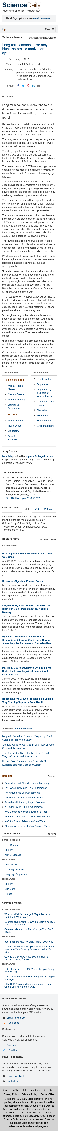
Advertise (48, 1090)
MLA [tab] (26, 509)
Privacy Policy (11, 1094)
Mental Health (15, 420)
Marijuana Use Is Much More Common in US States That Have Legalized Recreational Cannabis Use (27, 671)
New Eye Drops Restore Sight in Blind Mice (27, 816)
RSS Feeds (13, 1022)
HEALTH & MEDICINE (11, 840)
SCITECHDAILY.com (23, 728)
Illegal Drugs (14, 425)
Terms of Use (47, 1094)
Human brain (44, 420)
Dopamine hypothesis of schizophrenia (44, 393)
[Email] (38, 86)
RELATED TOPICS (12, 372)
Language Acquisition (16, 874)
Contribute (34, 1090)
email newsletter (42, 18)
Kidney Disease (12, 855)
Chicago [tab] (48, 509)
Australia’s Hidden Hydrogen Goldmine (25, 802)
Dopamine (42, 384)
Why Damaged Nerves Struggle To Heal (25, 811)
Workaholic (43, 415)
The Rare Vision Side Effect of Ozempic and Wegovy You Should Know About (25, 754)
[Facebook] (18, 86)
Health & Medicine (14, 379)
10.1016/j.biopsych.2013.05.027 (23, 498)
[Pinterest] (28, 86)
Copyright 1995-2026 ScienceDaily (23, 1098)
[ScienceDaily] (21, 5)
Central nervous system (45, 403)
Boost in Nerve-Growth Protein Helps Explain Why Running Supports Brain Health (27, 700)
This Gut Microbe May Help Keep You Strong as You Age (29, 978)
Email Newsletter (16, 1017)
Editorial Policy (30, 1094)
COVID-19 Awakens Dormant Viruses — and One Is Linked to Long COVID (28, 985)
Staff (24, 1090)
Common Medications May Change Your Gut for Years (29, 931)
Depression (10, 864)
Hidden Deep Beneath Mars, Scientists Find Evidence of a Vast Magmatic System (25, 762)
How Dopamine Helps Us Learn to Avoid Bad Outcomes (27, 555)
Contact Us (12, 1081)
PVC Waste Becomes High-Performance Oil (27, 788)
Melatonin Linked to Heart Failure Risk (24, 797)
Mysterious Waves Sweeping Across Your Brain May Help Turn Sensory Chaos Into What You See (29, 949)
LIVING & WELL (8, 879)
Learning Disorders (14, 869)
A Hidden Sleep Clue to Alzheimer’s (23, 807)
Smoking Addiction (13, 437)
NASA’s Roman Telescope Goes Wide (24, 821)
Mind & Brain (11, 414)
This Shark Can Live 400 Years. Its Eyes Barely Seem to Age (29, 970)
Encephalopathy (45, 425)
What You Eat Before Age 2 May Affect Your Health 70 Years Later (27, 915)
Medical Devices (17, 394)
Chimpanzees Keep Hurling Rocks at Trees (27, 826)
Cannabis (42, 410)
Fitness (8, 893)
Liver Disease (11, 845)
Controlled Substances (14, 406)
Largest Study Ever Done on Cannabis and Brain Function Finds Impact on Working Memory (26, 609)
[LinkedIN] (33, 86)
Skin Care (9, 889)
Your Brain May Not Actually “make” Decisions (28, 941)
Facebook (12, 1045)
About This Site (10, 1090)
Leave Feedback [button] (15, 1076)
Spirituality (13, 431)
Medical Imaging (16, 399)
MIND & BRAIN (8, 859)
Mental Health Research (15, 387)
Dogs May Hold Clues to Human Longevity (26, 783)
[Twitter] (23, 86)
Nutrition (8, 850)
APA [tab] (36, 509)
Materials (7, 456)
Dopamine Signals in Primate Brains (22, 581)
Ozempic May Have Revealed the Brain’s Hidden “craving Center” (26, 958)
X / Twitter (12, 1050)
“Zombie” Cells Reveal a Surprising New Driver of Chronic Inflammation (28, 746)
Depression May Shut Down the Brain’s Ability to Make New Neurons (30, 923)
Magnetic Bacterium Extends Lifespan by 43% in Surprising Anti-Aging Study (27, 737)
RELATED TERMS (40, 372)
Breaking (7, 775)
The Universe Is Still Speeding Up (22, 792)
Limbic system (44, 379)
